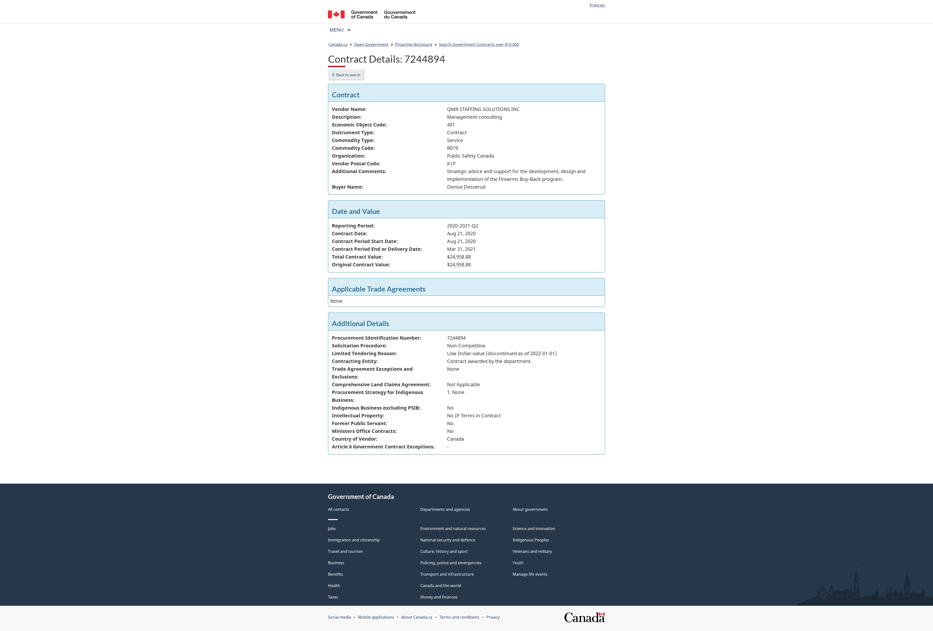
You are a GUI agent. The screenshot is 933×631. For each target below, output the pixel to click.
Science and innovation (534, 528)
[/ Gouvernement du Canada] (371, 15)
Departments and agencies (445, 509)
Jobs (332, 528)
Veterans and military (532, 551)
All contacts (338, 509)
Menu (337, 29)
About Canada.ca (416, 617)
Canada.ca (337, 44)
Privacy (493, 617)
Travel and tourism (345, 551)
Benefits (335, 574)
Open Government (371, 44)
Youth (518, 562)
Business (336, 562)
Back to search (348, 74)
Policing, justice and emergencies (451, 562)
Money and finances (439, 597)
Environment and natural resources (453, 528)
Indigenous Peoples (531, 540)
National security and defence (447, 540)
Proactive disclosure (413, 44)
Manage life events (530, 574)
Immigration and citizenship (354, 540)
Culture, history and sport (444, 551)
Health (334, 585)
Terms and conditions (459, 617)
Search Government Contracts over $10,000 (479, 44)
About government (530, 509)
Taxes (333, 597)
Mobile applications (376, 617)
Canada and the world (440, 585)
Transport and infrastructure (447, 574)
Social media (339, 617)
